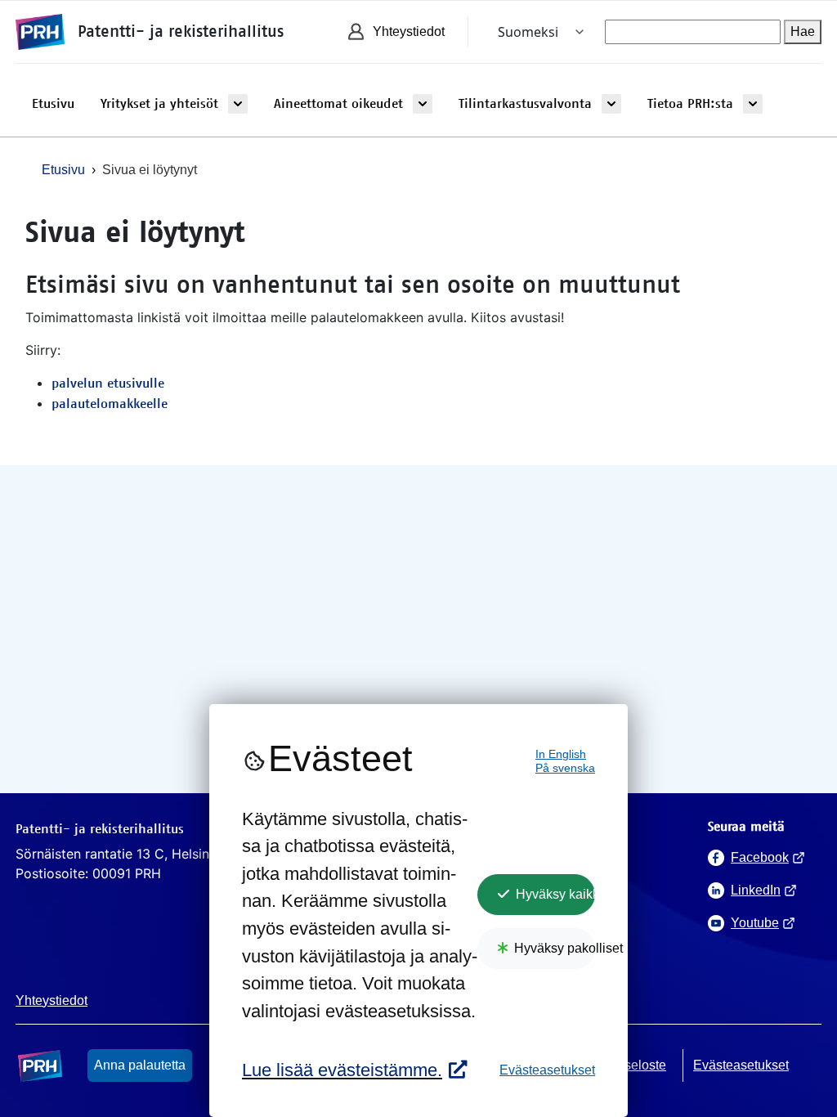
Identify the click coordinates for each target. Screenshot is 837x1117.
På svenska (565, 768)
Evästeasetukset (547, 1070)
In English (560, 754)
